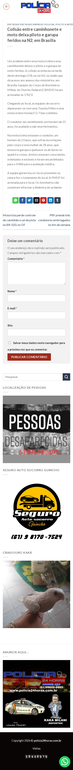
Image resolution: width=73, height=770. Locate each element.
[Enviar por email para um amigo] (36, 200)
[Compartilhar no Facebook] (22, 200)
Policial (50, 24)
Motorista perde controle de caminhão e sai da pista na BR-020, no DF (19, 219)
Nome (11, 291)
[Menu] (6, 7)
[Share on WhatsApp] (15, 200)
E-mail (12, 308)
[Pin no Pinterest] (43, 200)
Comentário (15, 258)
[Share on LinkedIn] (50, 200)
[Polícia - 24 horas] (39, 6)
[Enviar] (66, 377)
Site (10, 325)
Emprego (38, 24)
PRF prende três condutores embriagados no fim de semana (54, 219)
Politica (61, 24)
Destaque (13, 24)
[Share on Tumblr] (57, 200)
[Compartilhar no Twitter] (29, 200)
